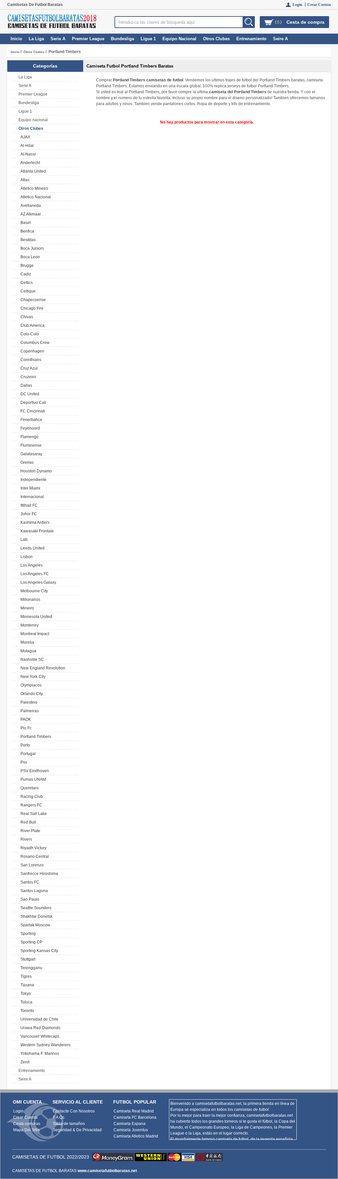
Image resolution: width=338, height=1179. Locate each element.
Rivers (25, 839)
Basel (24, 222)
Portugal (27, 753)
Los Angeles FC (33, 574)
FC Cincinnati (31, 411)
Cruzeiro (27, 377)
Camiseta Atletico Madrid (136, 1136)
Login (18, 1111)
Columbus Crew (34, 342)
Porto (24, 745)
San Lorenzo (31, 865)
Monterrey (28, 625)
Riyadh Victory (32, 848)
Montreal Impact (33, 634)
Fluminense (30, 445)
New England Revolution (41, 668)
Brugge (26, 265)
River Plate (29, 830)
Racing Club (30, 796)
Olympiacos (30, 685)
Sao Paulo (28, 899)
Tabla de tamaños (69, 1123)
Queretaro (28, 788)
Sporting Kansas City (38, 950)
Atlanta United (32, 171)
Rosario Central (33, 856)
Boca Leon (29, 257)
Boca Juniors (31, 248)
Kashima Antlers (34, 522)
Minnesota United (35, 616)
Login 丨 (299, 4)
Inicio (16, 38)
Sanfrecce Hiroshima (38, 873)
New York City (32, 676)
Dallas (25, 385)
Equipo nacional (179, 38)
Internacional (31, 496)
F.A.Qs (58, 1117)
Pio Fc (25, 728)
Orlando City (30, 693)
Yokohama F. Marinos (38, 1053)
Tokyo (24, 993)
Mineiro (26, 608)
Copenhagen (31, 351)
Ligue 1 (148, 38)
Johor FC (27, 514)
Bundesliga (122, 38)
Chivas (25, 317)
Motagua (27, 651)
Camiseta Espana (130, 1123)
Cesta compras (26, 1123)
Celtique (27, 291)
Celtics (25, 282)
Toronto (26, 1010)
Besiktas (27, 240)
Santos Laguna (33, 890)
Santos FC (28, 882)
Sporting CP (30, 942)
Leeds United (31, 548)
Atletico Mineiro (33, 188)
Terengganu (30, 968)
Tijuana (26, 985)
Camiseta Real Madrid (134, 1111)
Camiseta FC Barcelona (135, 1117)
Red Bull (27, 822)
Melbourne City (33, 591)
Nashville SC (31, 659)
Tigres (25, 976)
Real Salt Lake (32, 813)
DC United (28, 394)
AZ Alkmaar (29, 214)
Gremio (26, 462)
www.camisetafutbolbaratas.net (107, 1170)
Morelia (26, 642)
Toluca (25, 1002)
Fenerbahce (30, 419)
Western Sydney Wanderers (44, 1045)
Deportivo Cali (32, 402)
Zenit (23, 1062)
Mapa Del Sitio (26, 1130)
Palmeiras (28, 711)
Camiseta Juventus (131, 1130)
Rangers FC (30, 805)
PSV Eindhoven (33, 771)
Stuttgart (26, 959)
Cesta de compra (305, 22)
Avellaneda (29, 205)
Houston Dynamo (35, 471)
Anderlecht (29, 162)
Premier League (88, 38)
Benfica (26, 231)
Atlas (23, 180)
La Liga (36, 38)
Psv (22, 762)
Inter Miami (29, 488)
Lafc (23, 539)
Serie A (58, 38)
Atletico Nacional (34, 197)
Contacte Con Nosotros (74, 1111)
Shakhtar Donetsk (35, 916)
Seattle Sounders (34, 908)
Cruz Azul (28, 368)
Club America (31, 325)
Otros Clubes (34, 52)
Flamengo (28, 437)
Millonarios (29, 599)
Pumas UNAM (32, 779)
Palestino (27, 702)
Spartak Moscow (34, 925)
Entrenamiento (251, 38)
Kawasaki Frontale (36, 531)
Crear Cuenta (319, 4)
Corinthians (29, 359)
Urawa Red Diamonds (39, 1027)
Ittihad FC (28, 505)
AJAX (24, 137)
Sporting (27, 933)
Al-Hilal (26, 145)
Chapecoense (32, 299)
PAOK (24, 719)
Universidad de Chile (38, 1019)
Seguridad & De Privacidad (77, 1130)
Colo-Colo (28, 334)
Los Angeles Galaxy (37, 582)
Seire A (280, 38)
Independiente (32, 479)
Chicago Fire (31, 308)
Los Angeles (30, 565)
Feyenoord (29, 428)
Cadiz (24, 274)
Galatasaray (30, 454)
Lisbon (25, 556)
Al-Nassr (27, 154)
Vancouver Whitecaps (38, 1036)
